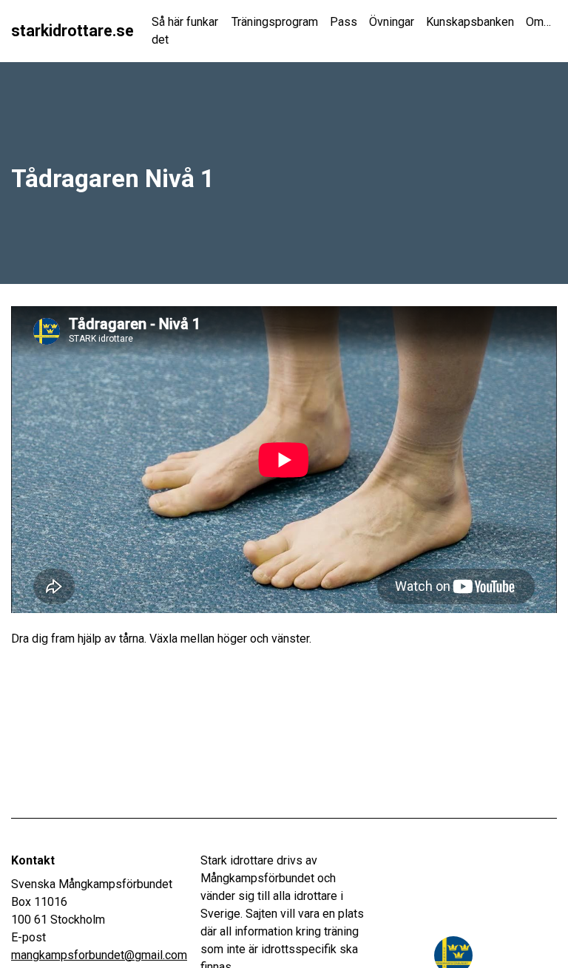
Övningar (391, 22)
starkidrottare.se (72, 30)
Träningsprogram (274, 22)
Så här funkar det (185, 31)
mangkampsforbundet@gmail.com (99, 955)
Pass (343, 22)
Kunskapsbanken (470, 22)
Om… (538, 22)
